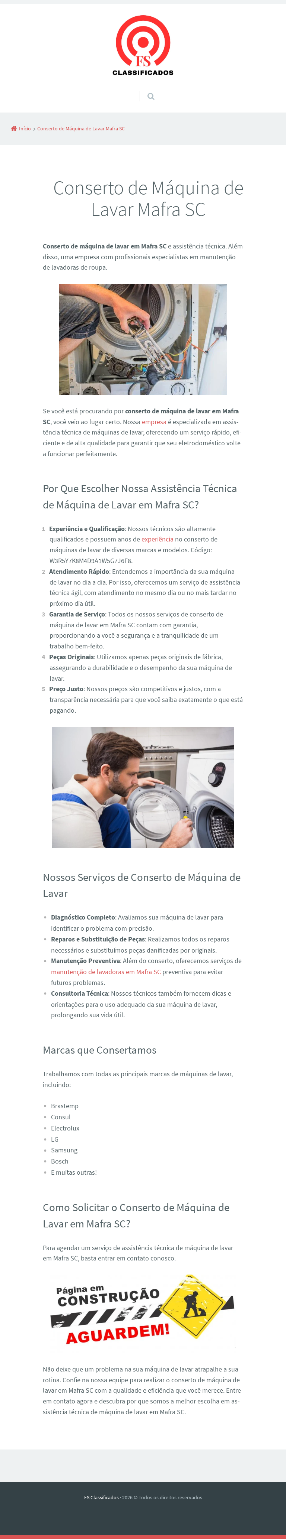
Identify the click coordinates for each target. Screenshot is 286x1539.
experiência (158, 539)
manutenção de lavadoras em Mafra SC (106, 971)
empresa (154, 421)
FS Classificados (101, 1497)
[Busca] (144, 89)
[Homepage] (143, 47)
